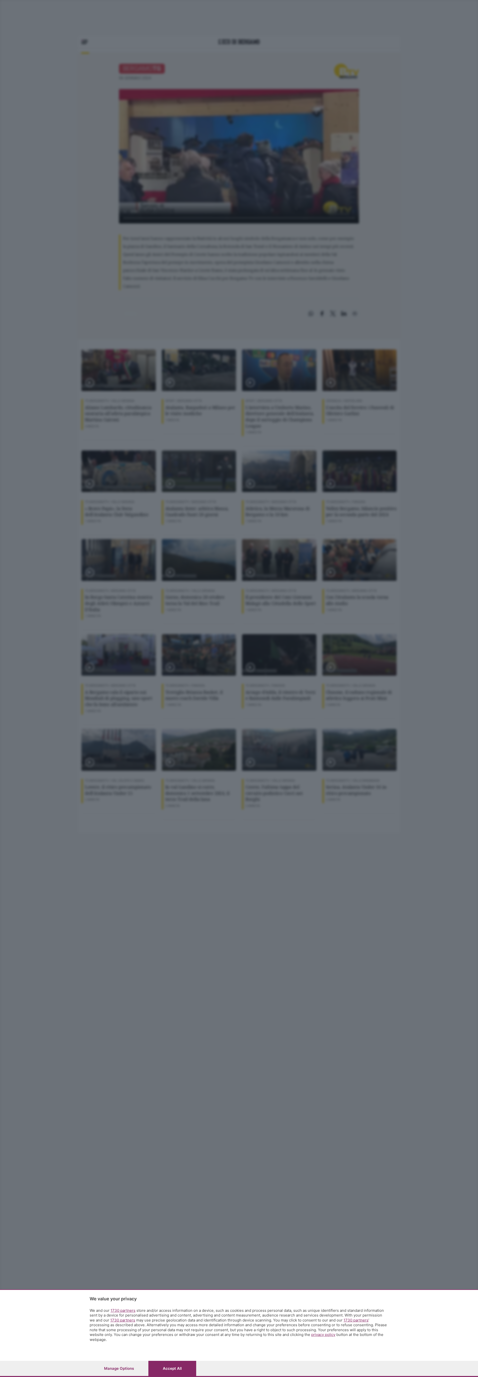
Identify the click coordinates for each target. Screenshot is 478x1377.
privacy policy (323, 1334)
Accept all (172, 1368)
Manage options (119, 1368)
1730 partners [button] (123, 1310)
